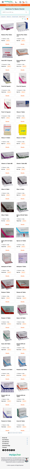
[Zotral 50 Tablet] (22, 413)
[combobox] (15, 12)
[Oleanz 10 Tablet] (7, 129)
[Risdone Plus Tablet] (7, 26)
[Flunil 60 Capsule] (7, 78)
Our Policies (5, 439)
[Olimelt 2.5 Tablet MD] (7, 155)
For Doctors (5, 443)
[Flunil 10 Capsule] (7, 104)
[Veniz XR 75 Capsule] (7, 52)
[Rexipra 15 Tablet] (7, 310)
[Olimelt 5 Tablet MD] (22, 155)
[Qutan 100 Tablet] (22, 310)
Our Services (5, 441)
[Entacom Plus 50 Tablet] (22, 52)
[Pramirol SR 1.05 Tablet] (7, 387)
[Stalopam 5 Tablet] (22, 258)
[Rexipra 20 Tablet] (22, 284)
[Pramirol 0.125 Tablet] (7, 361)
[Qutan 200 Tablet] (7, 335)
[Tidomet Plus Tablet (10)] (22, 26)
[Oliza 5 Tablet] (7, 207)
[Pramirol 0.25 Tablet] (22, 361)
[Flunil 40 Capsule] (22, 78)
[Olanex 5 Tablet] (22, 104)
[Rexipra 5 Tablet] (7, 284)
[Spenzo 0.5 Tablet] (22, 232)
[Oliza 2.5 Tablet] (7, 181)
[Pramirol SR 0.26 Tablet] (22, 387)
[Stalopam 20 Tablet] (7, 258)
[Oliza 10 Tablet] (22, 181)
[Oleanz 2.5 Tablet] (22, 129)
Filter (25, 19)
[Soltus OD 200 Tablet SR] (22, 207)
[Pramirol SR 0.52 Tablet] (22, 335)
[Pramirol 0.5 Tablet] (7, 413)
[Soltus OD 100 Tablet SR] (7, 232)
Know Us (4, 437)
